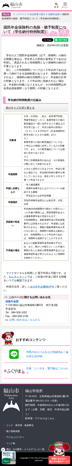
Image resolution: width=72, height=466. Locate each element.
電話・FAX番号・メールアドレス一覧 (25, 449)
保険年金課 (54, 14)
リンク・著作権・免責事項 (19, 425)
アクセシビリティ (15, 437)
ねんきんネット (18, 276)
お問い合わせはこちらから (24, 319)
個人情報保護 (13, 431)
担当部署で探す (37, 14)
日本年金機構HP (42, 286)
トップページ (20, 14)
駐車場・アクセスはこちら (40, 418)
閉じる (3, 450)
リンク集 (10, 443)
